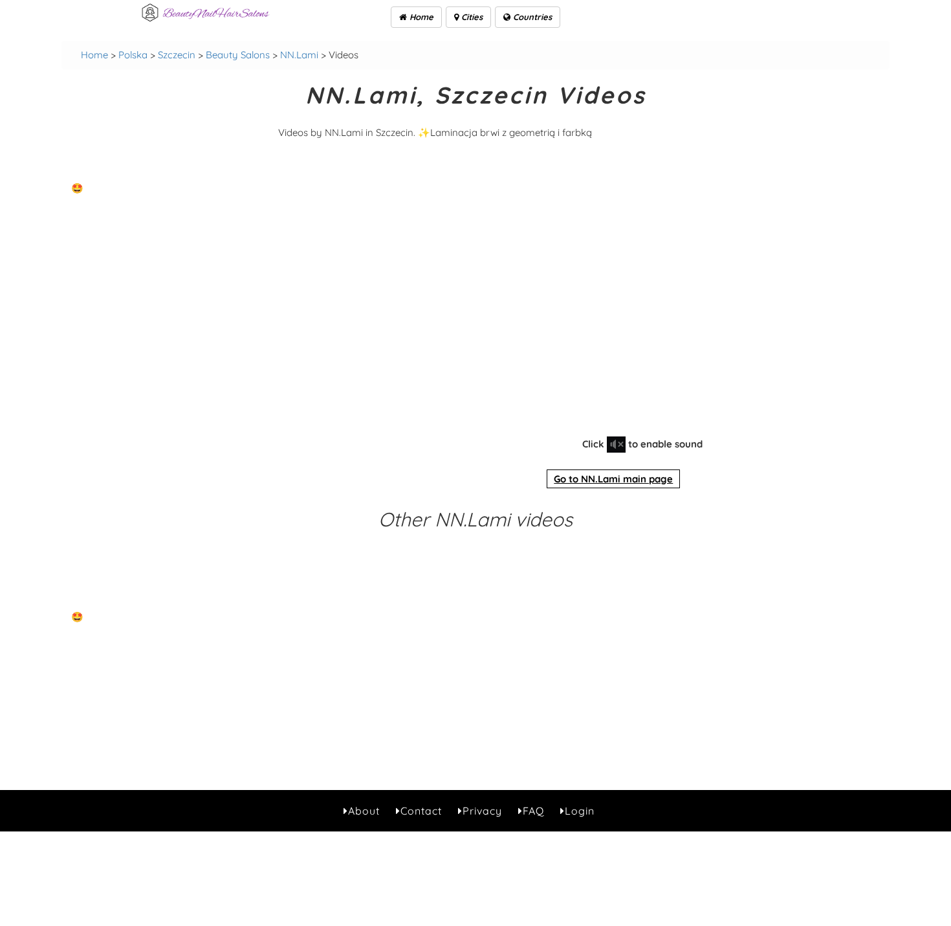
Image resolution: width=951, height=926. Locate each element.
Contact (421, 810)
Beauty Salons (238, 55)
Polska (133, 55)
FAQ (533, 810)
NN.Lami (299, 55)
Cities (471, 17)
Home (420, 17)
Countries (531, 17)
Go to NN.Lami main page (613, 479)
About (364, 810)
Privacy (482, 810)
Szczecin (176, 55)
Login (580, 810)
